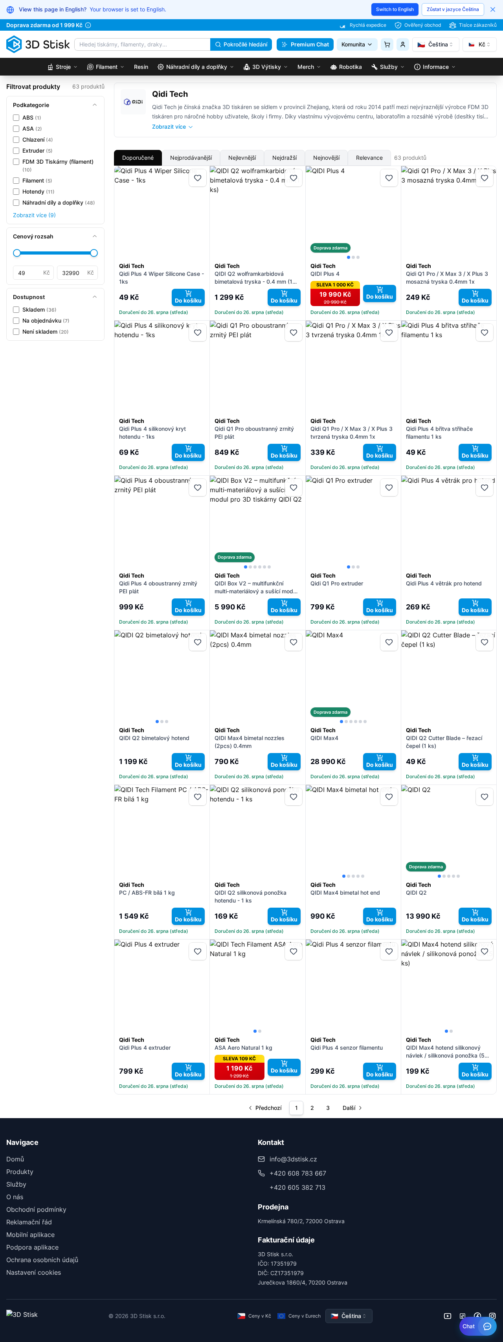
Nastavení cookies (33, 1272)
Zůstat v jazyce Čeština (453, 9)
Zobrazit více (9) (34, 215)
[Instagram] (492, 1316)
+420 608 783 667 (298, 1173)
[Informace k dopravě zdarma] (88, 25)
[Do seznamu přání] (197, 177)
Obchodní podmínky (36, 1209)
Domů (15, 1159)
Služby (16, 1184)
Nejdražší (284, 157)
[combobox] (435, 44)
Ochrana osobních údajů (42, 1260)
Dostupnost (29, 297)
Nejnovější (326, 157)
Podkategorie (31, 105)
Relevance (369, 157)
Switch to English (395, 9)
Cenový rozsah (33, 236)
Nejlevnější (242, 157)
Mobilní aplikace (30, 1235)
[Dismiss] (493, 9)
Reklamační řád (29, 1222)
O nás (14, 1197)
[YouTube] (447, 1316)
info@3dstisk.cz (293, 1159)
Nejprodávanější (191, 157)
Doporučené (138, 157)
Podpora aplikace (32, 1247)
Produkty (19, 1172)
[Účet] (403, 44)
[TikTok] (462, 1316)
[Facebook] (477, 1316)
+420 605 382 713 (297, 1187)
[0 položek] (387, 44)
